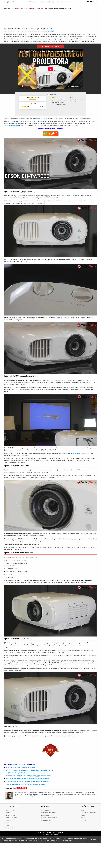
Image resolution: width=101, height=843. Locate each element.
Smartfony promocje (46, 815)
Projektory (40, 8)
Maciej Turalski (12, 31)
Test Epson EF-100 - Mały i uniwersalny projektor (21, 767)
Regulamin (8, 820)
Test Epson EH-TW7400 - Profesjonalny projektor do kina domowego (27, 781)
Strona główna (19, 8)
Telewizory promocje (46, 810)
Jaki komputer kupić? (46, 820)
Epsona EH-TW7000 (42, 118)
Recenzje (41, 2)
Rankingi (28, 2)
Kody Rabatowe (69, 2)
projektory (76, 453)
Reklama (8, 812)
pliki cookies (17, 838)
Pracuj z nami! (9, 828)
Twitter (83, 817)
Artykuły (48, 2)
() (50, 31)
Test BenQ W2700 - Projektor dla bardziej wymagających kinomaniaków (28, 776)
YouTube (83, 815)
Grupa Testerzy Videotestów (88, 812)
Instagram (83, 820)
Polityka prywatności (11, 815)
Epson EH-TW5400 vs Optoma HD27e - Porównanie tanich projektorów (27, 778)
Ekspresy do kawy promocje (48, 812)
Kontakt (8, 823)
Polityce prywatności (43, 838)
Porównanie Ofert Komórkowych (49, 817)
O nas (7, 825)
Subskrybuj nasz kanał (50, 46)
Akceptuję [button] (93, 839)
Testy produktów (30, 8)
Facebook (83, 810)
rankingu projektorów (12, 125)
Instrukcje (60, 2)
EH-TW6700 (54, 198)
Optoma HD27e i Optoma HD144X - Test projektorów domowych (25, 784)
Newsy (54, 2)
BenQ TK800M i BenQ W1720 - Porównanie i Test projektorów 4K (25, 773)
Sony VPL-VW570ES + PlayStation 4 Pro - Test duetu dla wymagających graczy (29, 770)
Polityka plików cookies (11, 817)
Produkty (35, 2)
